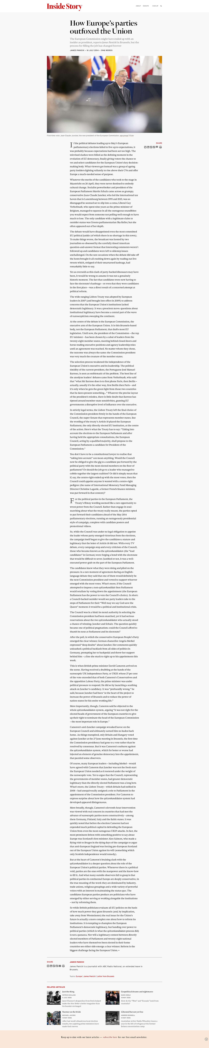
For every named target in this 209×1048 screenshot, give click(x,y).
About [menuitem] (138, 6)
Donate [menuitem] (146, 6)
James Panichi (77, 50)
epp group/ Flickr (127, 136)
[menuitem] (161, 6)
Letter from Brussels (105, 976)
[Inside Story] (66, 7)
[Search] (161, 10)
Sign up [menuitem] (155, 6)
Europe (79, 976)
